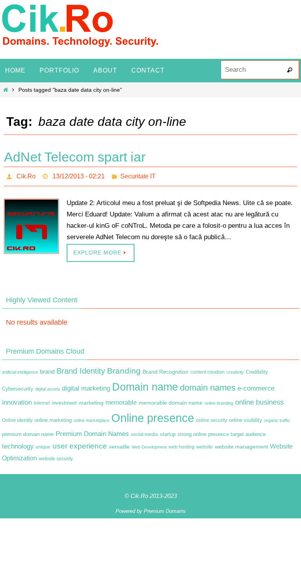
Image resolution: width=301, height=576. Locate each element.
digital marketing (86, 386)
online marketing (53, 418)
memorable (121, 399)
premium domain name (28, 432)
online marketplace (91, 418)
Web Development (149, 444)
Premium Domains (165, 509)
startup (168, 432)
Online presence (152, 415)
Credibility (257, 369)
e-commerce (256, 386)
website (204, 444)
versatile (119, 444)
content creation (207, 369)
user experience (80, 444)
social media (144, 432)
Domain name (145, 385)
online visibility (245, 418)
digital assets (47, 387)
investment (64, 400)
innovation (17, 400)
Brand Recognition (166, 369)
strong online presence (203, 432)
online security (211, 418)
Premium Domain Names (92, 431)
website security (56, 456)
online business (259, 400)
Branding (124, 368)
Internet (42, 400)
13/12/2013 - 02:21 (79, 175)
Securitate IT (138, 175)
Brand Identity (80, 368)
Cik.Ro (26, 175)
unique (43, 444)
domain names (208, 386)
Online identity (17, 418)
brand (47, 369)
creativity (235, 369)
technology (18, 444)
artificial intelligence (20, 369)
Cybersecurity (17, 387)
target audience (248, 432)
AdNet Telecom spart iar (74, 156)
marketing (91, 400)
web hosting (181, 444)
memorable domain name (171, 400)
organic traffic (277, 418)
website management (241, 444)
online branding (219, 400)
